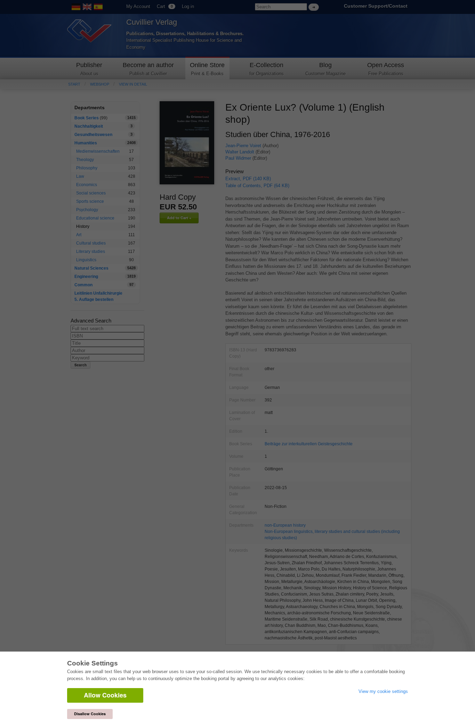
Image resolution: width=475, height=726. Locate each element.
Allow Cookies (105, 695)
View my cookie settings (383, 691)
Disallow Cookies (90, 713)
